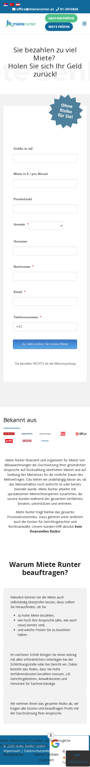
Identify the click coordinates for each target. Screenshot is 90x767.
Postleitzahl (23, 199)
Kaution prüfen (61, 18)
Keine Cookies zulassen (46, 757)
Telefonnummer (27, 317)
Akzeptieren (13, 754)
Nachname (23, 266)
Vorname (20, 241)
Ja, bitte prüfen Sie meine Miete (45, 344)
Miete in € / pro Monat (31, 174)
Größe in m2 (23, 148)
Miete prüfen (58, 27)
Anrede (21, 224)
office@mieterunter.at (35, 9)
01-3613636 (69, 9)
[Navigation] (84, 23)
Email (19, 292)
